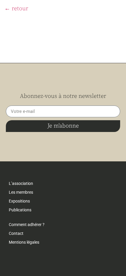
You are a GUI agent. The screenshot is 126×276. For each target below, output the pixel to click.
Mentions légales (24, 242)
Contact (16, 233)
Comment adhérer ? (27, 224)
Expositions (19, 201)
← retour (16, 8)
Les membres (21, 192)
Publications (20, 210)
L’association (21, 183)
